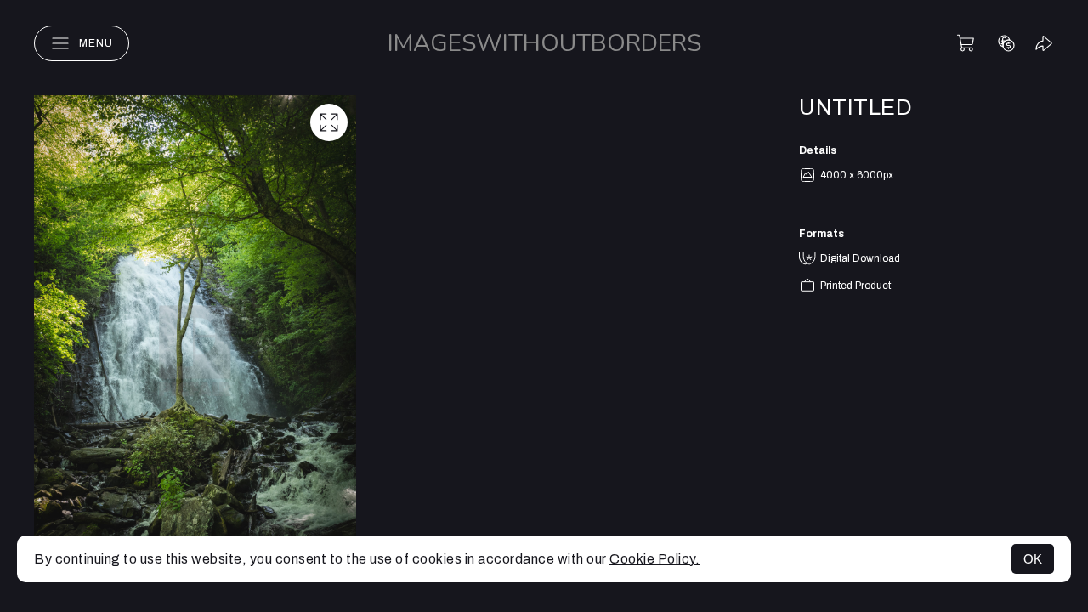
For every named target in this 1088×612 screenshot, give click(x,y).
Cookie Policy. (654, 559)
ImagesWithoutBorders (544, 43)
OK (1032, 559)
